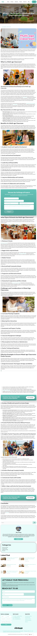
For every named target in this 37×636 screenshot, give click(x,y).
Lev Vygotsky (15, 104)
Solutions (16, 1)
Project (20, 1)
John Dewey (25, 97)
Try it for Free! (30, 397)
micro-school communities (16, 282)
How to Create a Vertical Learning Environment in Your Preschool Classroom (30, 558)
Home (8, 1)
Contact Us (18, 539)
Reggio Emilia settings (22, 253)
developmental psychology (30, 103)
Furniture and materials (6, 390)
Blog (29, 1)
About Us (24, 1)
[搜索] (34, 522)
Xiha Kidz (7, 512)
